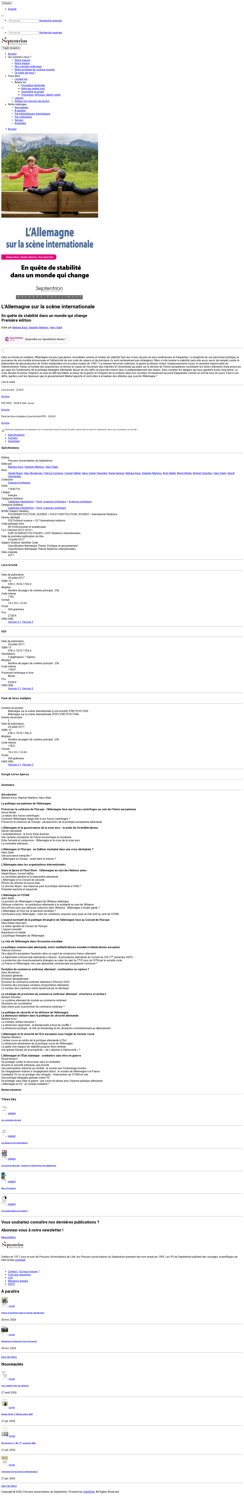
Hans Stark (56, 327)
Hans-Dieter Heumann (94, 473)
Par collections (23, 116)
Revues (19, 120)
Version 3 (27, 622)
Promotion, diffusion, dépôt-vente (40, 94)
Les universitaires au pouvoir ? (14, 1211)
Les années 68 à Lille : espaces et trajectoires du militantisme (28, 1166)
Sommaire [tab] (14, 441)
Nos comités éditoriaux (28, 66)
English (12, 9)
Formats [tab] (13, 438)
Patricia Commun (53, 473)
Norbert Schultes (202, 473)
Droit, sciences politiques (51, 501)
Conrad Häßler (72, 473)
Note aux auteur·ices (33, 88)
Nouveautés (22, 107)
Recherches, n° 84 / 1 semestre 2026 (18, 1443)
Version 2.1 (14, 622)
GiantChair (89, 1491)
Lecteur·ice (21, 79)
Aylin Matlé (169, 473)
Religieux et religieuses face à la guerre (19, 1341)
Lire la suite (8, 382)
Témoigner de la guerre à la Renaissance (19, 1472)
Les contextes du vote (11, 1120)
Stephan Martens (38, 327)
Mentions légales (18, 1281)
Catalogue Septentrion (21, 501)
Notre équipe (22, 63)
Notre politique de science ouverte (35, 69)
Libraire (19, 98)
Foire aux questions (19, 1274)
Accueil (12, 53)
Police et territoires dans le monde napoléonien (22, 1313)
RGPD (11, 1284)
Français (7, 3)
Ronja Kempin (116, 473)
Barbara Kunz (20, 327)
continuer (20, 1259)
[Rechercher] (2, 15)
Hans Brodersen (33, 473)
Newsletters (8, 1237)
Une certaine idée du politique (15, 1386)
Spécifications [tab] (16, 434)
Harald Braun (15, 473)
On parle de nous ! (25, 72)
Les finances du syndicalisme (14, 1143)
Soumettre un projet (32, 91)
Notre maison (22, 60)
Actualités (20, 123)
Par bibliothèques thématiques (32, 113)
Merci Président (8, 1188)
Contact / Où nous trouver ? (24, 1271)
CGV (10, 1277)
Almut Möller (184, 473)
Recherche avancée (50, 20)
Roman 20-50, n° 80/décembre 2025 (17, 1414)
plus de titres (9, 1357)
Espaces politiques (19, 482)
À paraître (20, 110)
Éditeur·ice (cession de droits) (32, 101)
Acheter (5, 396)
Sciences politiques (80, 501)
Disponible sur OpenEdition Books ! (45, 339)
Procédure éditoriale (33, 85)
